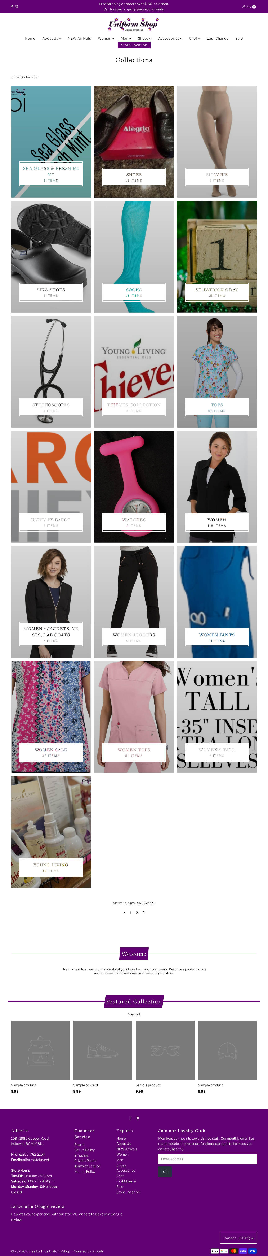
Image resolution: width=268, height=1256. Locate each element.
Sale (239, 38)
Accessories (169, 38)
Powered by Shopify (88, 1251)
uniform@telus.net (35, 1160)
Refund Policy (84, 1172)
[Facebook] (12, 6)
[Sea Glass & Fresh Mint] (51, 142)
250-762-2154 (33, 1154)
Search (79, 1145)
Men (125, 38)
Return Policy (84, 1150)
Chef (193, 38)
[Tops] (217, 372)
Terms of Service (87, 1166)
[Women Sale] (51, 717)
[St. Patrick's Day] (217, 257)
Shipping (81, 1155)
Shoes (143, 38)
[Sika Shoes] (51, 257)
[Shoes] (134, 142)
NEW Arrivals (79, 38)
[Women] (217, 487)
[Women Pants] (217, 602)
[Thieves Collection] (134, 372)
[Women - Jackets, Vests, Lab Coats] (51, 602)
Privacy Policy (85, 1161)
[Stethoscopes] (51, 372)
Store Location (134, 45)
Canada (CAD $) (237, 1238)
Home (30, 38)
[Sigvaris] (217, 142)
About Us (50, 38)
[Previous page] (124, 913)
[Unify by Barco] (51, 487)
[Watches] (134, 487)
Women (105, 38)
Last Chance (217, 38)
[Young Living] (51, 832)
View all (134, 1014)
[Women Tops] (134, 717)
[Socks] (134, 257)
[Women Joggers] (134, 602)
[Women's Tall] (217, 717)
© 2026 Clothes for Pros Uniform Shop (40, 1251)
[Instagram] (16, 6)
